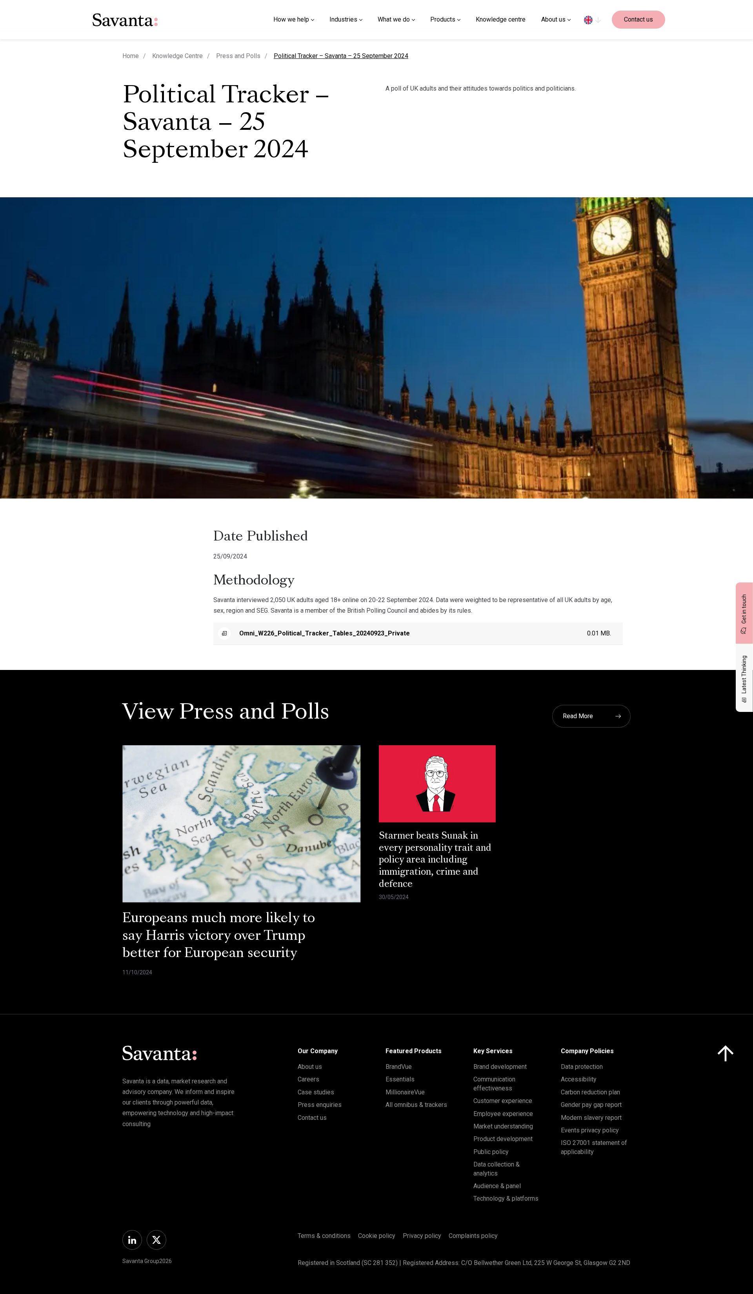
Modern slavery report (591, 1117)
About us (310, 1066)
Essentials (400, 1079)
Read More (578, 716)
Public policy (491, 1152)
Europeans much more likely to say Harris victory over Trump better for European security (218, 937)
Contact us (638, 19)
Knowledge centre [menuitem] (501, 19)
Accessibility (579, 1079)
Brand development (500, 1066)
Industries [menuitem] (343, 19)
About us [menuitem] (553, 19)
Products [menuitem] (442, 19)
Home (130, 56)
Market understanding (503, 1126)
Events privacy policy (590, 1130)
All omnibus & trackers (416, 1104)
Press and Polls (238, 56)
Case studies (316, 1092)
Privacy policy (422, 1235)
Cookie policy (376, 1235)
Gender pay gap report (591, 1104)
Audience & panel (497, 1186)
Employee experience (503, 1113)
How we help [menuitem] (291, 19)
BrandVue (399, 1066)
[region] (592, 19)
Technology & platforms (505, 1198)
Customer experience (502, 1101)
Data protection (582, 1066)
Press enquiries (320, 1104)
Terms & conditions (324, 1235)
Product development (503, 1139)
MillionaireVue (405, 1092)
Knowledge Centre (177, 56)
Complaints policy (473, 1235)
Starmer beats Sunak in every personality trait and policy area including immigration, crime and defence (435, 860)
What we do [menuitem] (394, 19)
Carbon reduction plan (590, 1092)
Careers (308, 1079)
